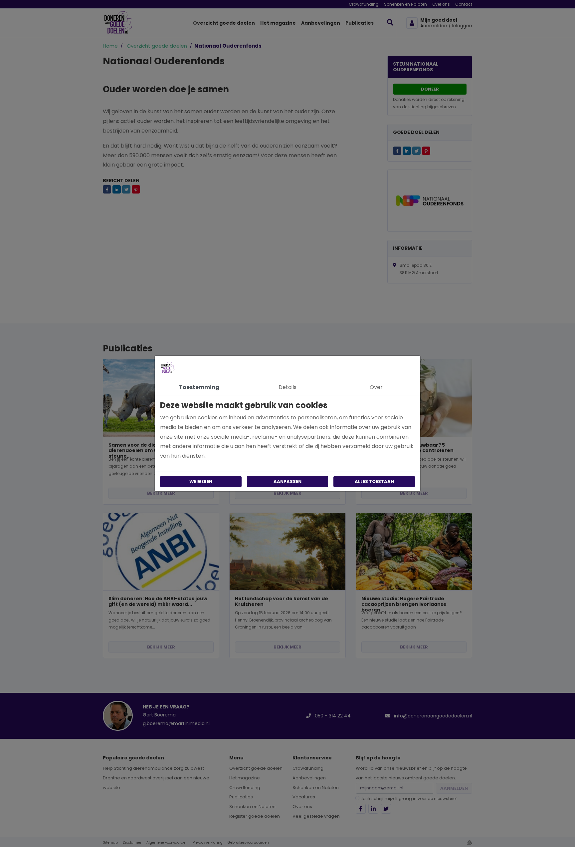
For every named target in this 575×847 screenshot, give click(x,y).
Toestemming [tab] (199, 387)
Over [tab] (376, 387)
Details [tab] (287, 387)
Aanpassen (287, 481)
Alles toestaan (374, 481)
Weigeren (200, 481)
